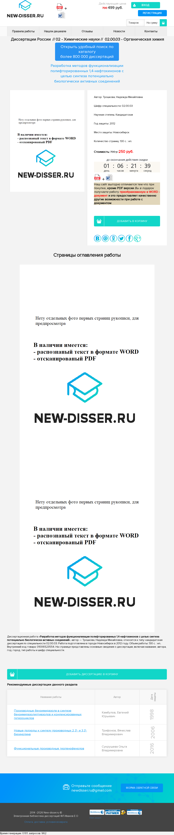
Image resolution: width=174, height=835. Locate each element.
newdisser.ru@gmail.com (91, 790)
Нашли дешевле (55, 31)
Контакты (150, 31)
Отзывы (87, 31)
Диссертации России (31, 39)
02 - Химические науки (78, 39)
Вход (145, 5)
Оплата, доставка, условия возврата (45, 821)
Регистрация (152, 13)
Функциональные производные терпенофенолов (49, 748)
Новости (119, 31)
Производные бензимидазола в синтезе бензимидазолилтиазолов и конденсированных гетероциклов (48, 714)
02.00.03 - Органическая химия (134, 39)
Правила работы (23, 31)
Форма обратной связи (142, 787)
